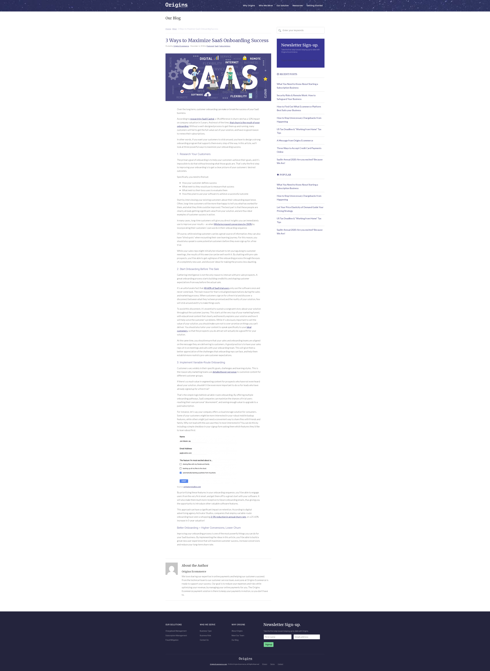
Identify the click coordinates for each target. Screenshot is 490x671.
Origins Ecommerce (181, 46)
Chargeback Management (176, 631)
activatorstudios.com (192, 487)
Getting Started (315, 5)
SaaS (217, 46)
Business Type (206, 631)
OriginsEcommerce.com (218, 664)
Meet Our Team (238, 636)
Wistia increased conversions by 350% (233, 224)
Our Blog (235, 640)
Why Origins (249, 5)
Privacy (264, 664)
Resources (298, 5)
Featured (210, 46)
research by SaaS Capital (202, 118)
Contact (280, 664)
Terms (272, 664)
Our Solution (283, 5)
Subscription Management (176, 636)
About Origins (237, 631)
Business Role (205, 636)
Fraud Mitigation (172, 640)
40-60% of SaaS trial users (216, 288)
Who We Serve (266, 5)
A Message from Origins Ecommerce (295, 140)
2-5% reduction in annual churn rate (228, 516)
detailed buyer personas (225, 371)
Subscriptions (224, 46)
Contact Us (204, 640)
